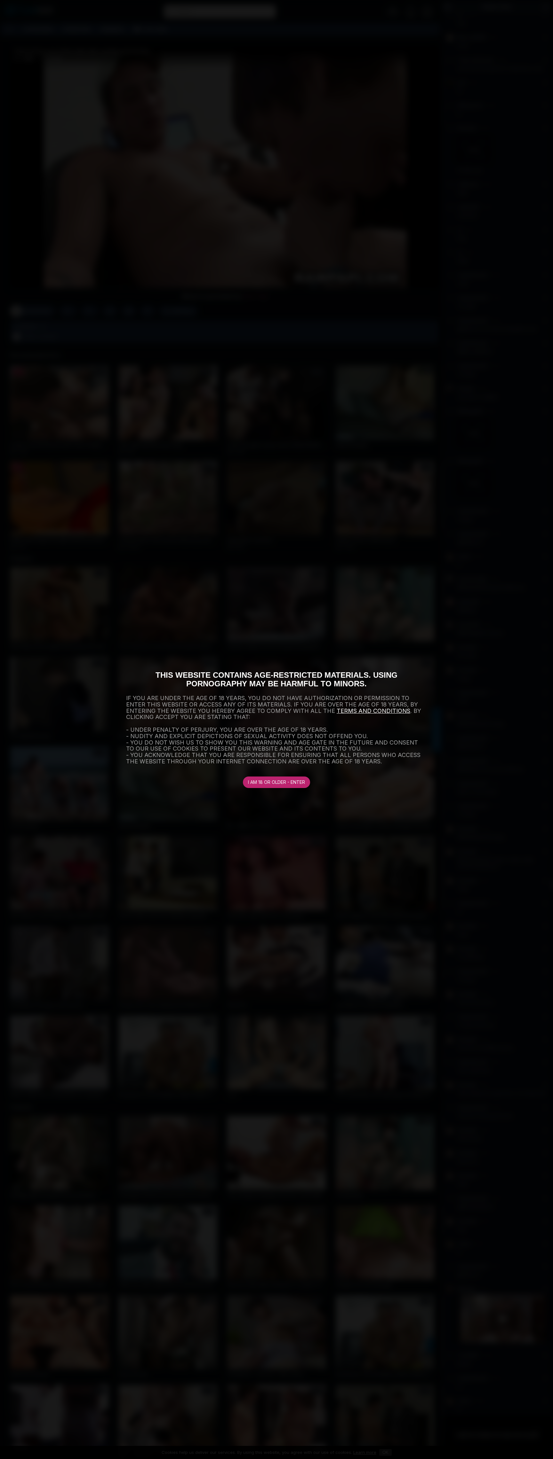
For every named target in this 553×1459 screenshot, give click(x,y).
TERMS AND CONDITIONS (373, 710)
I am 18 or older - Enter (276, 782)
